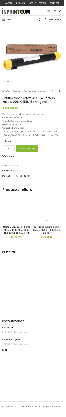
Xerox (43, 91)
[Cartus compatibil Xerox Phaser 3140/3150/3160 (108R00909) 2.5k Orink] (16, 209)
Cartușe (16, 91)
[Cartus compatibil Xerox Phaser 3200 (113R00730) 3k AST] (47, 209)
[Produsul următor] (59, 91)
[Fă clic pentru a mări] (8, 80)
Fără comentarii (21, 332)
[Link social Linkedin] (25, 176)
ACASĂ (5, 91)
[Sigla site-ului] (16, 10)
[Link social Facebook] (13, 176)
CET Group (8, 327)
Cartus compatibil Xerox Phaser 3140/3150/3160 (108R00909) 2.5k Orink (16, 230)
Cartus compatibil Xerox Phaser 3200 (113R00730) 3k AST (47, 230)
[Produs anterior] (52, 91)
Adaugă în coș (27, 148)
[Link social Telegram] (29, 176)
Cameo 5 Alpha (11, 339)
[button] (16, 220)
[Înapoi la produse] (56, 91)
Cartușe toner (30, 91)
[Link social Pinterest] (21, 176)
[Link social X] (17, 176)
